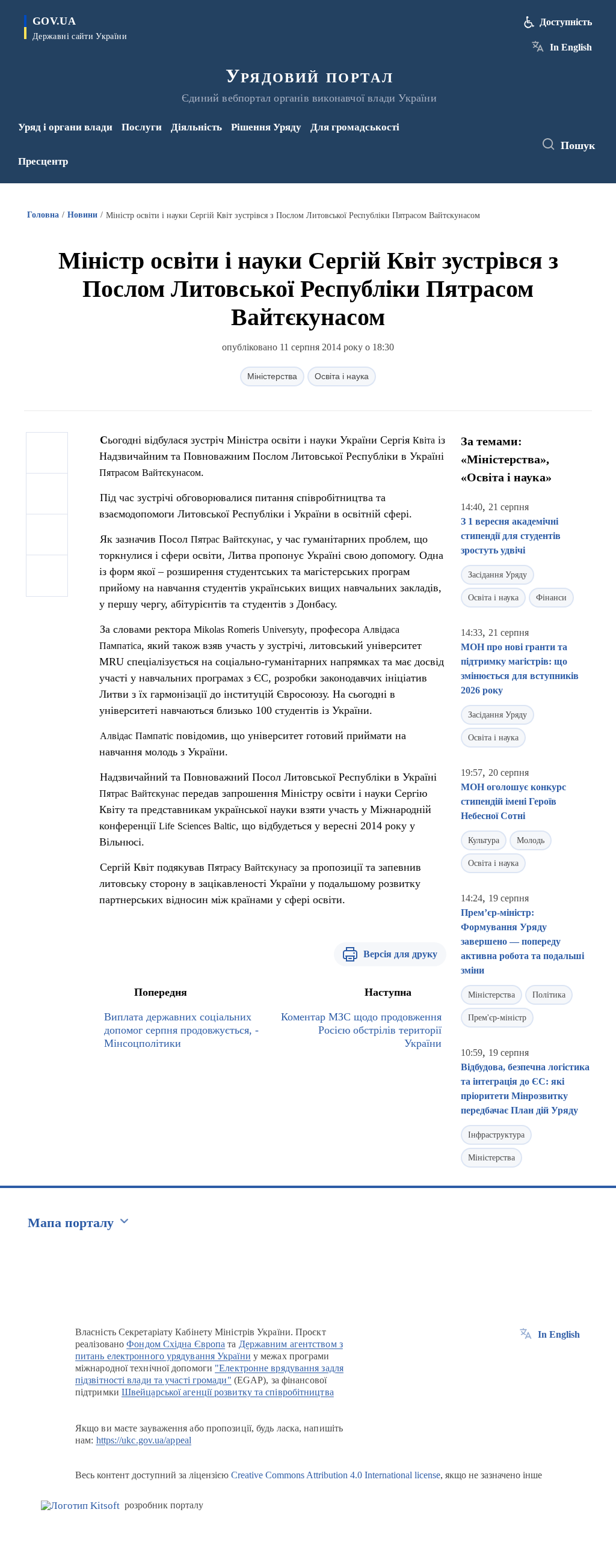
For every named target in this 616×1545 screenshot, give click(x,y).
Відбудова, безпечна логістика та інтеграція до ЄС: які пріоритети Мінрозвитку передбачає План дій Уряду (525, 1088)
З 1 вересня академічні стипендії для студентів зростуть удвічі (511, 535)
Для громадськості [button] (354, 127)
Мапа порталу (71, 1222)
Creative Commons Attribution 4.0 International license (335, 1475)
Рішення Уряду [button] (266, 127)
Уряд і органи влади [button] (65, 127)
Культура (483, 840)
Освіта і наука (342, 376)
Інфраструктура (496, 1134)
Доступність (566, 22)
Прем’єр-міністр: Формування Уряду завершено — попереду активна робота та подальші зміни (522, 941)
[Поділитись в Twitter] (46, 494)
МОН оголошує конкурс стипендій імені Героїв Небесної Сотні (513, 801)
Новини (82, 214)
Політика (548, 994)
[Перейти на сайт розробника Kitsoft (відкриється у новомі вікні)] (80, 1506)
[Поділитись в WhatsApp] (46, 534)
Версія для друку (400, 954)
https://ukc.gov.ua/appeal (144, 1440)
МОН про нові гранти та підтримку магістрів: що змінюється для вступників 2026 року (520, 668)
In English (571, 47)
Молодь (530, 840)
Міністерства (272, 376)
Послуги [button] (142, 127)
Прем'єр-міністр (497, 1017)
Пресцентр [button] (43, 161)
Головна (43, 214)
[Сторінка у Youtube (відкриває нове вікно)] (483, 152)
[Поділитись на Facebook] (46, 453)
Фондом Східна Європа (175, 1344)
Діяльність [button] (196, 127)
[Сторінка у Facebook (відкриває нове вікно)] (481, 136)
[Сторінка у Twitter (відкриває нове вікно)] (501, 136)
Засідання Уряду (497, 574)
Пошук (578, 145)
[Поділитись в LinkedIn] (46, 575)
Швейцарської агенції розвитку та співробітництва (228, 1392)
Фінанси (551, 597)
